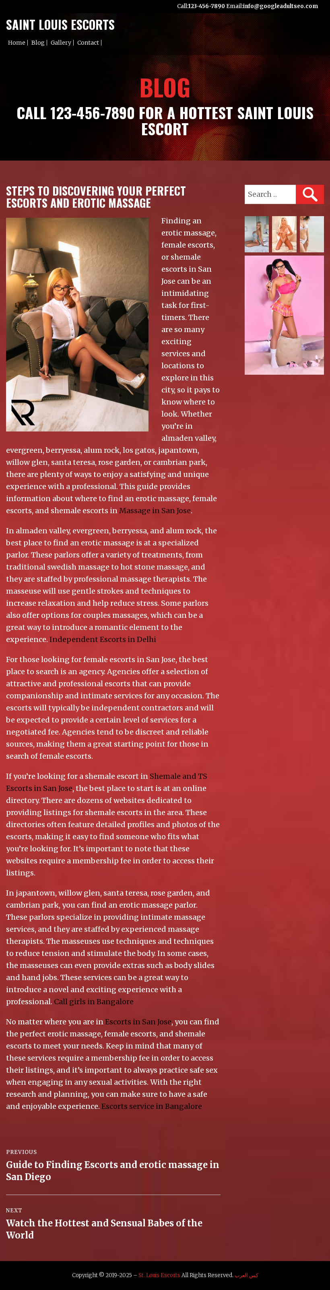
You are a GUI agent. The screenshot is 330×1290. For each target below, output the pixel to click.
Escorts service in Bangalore (151, 1106)
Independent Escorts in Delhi (103, 639)
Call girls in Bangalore (94, 1001)
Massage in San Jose (155, 510)
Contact (88, 42)
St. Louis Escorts (159, 1275)
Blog (38, 42)
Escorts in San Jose (138, 1021)
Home (16, 42)
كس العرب (246, 1275)
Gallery (61, 42)
